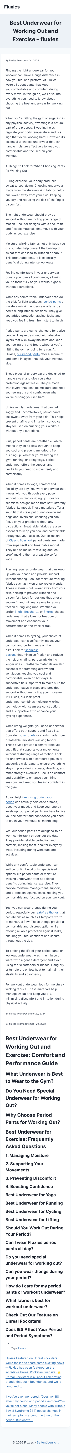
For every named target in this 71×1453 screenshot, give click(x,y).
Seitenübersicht (48, 1442)
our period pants (28, 354)
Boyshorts (31, 611)
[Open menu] (63, 6)
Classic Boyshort (20, 540)
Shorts (48, 611)
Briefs (19, 611)
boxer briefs (27, 735)
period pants (52, 301)
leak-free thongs (47, 912)
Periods (22, 1348)
